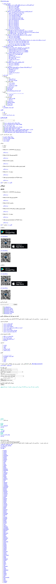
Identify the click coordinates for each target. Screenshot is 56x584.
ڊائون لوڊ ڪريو (4, 117)
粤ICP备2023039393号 (37, 363)
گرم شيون (9, 365)
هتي (1, 386)
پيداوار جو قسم (4, 376)
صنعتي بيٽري (6, 140)
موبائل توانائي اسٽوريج (8, 136)
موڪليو (2, 384)
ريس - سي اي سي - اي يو (9, 114)
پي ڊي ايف (5, 152)
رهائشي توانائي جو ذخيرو (8, 138)
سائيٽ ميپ (3, 365)
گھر (4, 112)
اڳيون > (10, 182)
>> (8, 182)
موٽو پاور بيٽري (6, 139)
